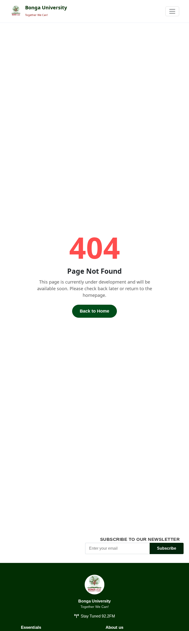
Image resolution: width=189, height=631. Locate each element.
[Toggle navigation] (172, 11)
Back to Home (94, 311)
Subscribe (166, 548)
